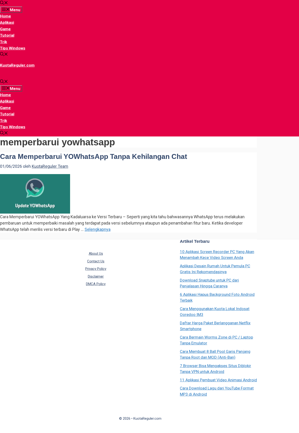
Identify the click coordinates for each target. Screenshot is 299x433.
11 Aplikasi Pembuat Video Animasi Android (218, 380)
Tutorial (7, 35)
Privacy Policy (95, 269)
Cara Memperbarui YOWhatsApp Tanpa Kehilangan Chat (93, 156)
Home (5, 16)
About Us (96, 253)
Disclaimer (96, 276)
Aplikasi (7, 22)
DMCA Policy (96, 284)
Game (5, 29)
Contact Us (95, 261)
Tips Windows (12, 48)
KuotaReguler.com (17, 65)
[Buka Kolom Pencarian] (4, 3)
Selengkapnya (97, 229)
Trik (3, 41)
